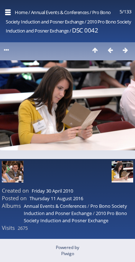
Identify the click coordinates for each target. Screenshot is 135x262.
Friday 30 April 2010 (52, 191)
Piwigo (67, 253)
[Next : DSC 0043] (125, 50)
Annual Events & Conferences (60, 12)
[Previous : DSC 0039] (110, 50)
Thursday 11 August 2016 (56, 198)
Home (21, 12)
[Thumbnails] (95, 50)
